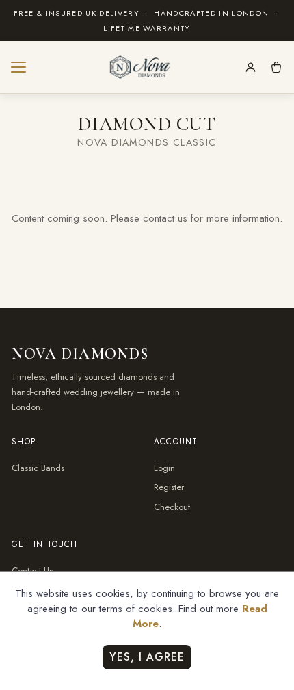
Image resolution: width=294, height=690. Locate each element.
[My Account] (250, 67)
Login (164, 467)
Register (169, 487)
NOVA (80, 353)
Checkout (172, 506)
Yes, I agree (147, 657)
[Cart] (276, 67)
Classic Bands (38, 467)
